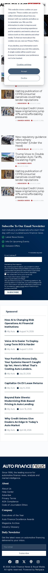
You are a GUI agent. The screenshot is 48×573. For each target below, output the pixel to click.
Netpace (39, 569)
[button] (44, 5)
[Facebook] (10, 562)
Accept (24, 71)
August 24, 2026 (22, 86)
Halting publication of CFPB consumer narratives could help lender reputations (28, 95)
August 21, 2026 (34, 103)
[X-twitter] (24, 562)
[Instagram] (38, 562)
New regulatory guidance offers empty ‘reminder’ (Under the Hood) (30, 141)
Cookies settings (24, 64)
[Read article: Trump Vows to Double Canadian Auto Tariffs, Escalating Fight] (7, 157)
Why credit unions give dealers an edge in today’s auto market (21, 422)
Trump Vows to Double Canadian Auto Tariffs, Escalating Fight (29, 157)
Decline (24, 78)
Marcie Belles (23, 149)
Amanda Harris (24, 120)
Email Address (10, 255)
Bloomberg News (25, 163)
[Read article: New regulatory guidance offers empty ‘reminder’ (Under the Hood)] (7, 140)
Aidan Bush (22, 103)
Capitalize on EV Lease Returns (24, 383)
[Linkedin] (17, 562)
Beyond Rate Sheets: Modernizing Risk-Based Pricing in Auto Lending (20, 401)
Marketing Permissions (12, 264)
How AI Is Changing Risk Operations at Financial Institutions (19, 323)
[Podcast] (31, 562)
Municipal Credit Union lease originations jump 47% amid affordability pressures (29, 113)
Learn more (19, 286)
